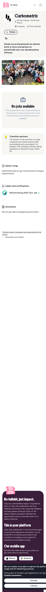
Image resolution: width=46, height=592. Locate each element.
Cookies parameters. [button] (13, 575)
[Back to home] (10, 490)
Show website (35, 26)
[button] (10, 32)
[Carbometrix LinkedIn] (6, 38)
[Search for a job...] (34, 5)
